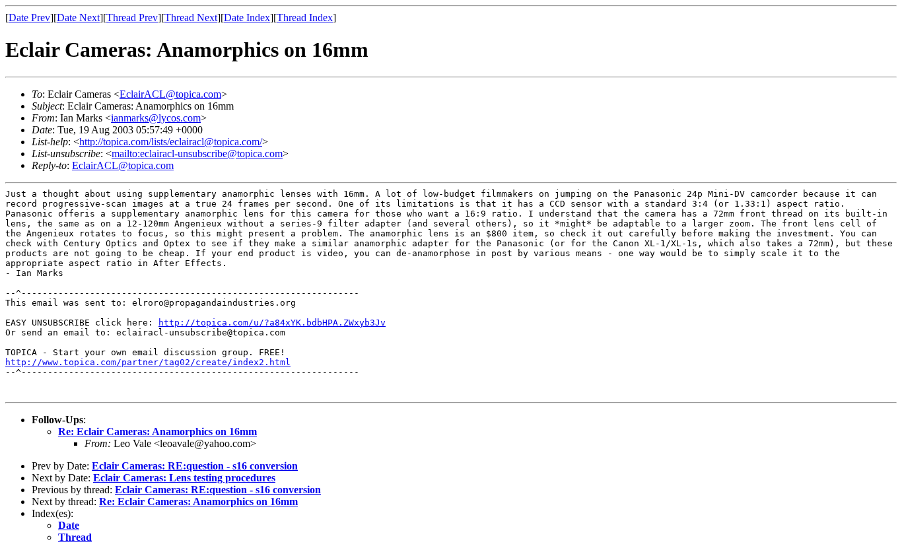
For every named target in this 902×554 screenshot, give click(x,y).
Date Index (247, 17)
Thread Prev (132, 17)
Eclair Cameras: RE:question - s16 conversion (195, 465)
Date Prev (29, 17)
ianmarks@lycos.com (156, 117)
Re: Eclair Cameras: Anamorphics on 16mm (157, 431)
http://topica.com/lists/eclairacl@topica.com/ (170, 141)
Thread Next (190, 17)
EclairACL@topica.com (170, 94)
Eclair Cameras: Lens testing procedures (184, 477)
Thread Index (305, 17)
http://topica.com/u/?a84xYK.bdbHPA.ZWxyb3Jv (272, 323)
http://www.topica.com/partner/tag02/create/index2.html (148, 362)
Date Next (78, 17)
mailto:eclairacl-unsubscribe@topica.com (197, 153)
